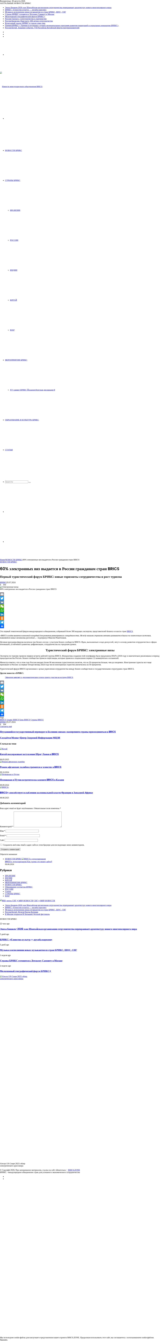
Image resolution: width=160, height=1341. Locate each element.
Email (3, 835)
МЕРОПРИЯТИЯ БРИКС (16, 360)
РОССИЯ (14, 240)
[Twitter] (80, 598)
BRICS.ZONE (74, 1170)
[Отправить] (80, 626)
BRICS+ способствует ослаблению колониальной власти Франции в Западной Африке (46, 792)
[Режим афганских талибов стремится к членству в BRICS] (12, 762)
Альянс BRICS (12, 720)
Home (2, 560)
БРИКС (3, 582)
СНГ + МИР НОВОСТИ (44, 900)
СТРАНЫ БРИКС (12, 180)
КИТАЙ (13, 300)
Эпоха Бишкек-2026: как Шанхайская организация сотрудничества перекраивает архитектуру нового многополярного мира (58, 7)
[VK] (80, 602)
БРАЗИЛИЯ (15, 210)
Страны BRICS (37, 720)
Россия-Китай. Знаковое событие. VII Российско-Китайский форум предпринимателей (42, 28)
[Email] (80, 594)
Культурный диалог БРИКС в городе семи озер (25, 23)
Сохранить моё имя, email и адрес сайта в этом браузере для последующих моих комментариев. (43, 845)
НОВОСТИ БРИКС (13, 150)
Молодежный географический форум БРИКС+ (25, 16)
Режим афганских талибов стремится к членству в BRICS (30, 767)
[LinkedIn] (80, 614)
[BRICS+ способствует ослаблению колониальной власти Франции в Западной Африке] (4, 787)
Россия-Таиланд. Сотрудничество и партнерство (25, 19)
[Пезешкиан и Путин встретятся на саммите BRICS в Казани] (9, 774)
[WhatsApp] (80, 610)
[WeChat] (80, 606)
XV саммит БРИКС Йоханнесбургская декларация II (32, 390)
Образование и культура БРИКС (19, 887)
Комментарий (6, 827)
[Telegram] (80, 622)
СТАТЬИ (9, 450)
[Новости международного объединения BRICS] (21, 86)
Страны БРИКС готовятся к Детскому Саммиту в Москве (29, 14)
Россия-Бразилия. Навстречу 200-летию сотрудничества (29, 21)
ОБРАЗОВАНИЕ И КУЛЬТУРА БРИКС (22, 420)
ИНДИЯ (13, 270)
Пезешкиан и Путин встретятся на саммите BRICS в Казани (32, 779)
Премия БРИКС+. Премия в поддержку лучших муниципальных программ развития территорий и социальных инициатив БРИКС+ (62, 25)
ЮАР (12, 330)
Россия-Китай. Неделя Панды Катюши (21, 912)
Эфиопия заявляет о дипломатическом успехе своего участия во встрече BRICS (39, 677)
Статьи (8, 891)
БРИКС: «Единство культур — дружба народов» (25, 10)
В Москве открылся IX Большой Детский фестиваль (27, 914)
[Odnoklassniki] (80, 618)
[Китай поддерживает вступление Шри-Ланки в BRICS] (3, 749)
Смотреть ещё (6, 726)
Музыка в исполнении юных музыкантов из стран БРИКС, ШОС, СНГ (35, 12)
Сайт (2, 840)
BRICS (130, 631)
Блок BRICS (25, 720)
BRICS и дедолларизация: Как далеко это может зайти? (28, 861)
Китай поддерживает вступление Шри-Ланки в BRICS (29, 754)
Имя (2, 831)
